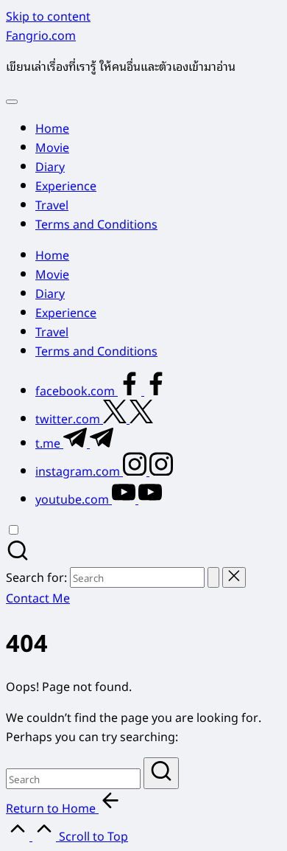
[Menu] (12, 102)
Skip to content (48, 15)
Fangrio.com (41, 34)
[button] (213, 577)
